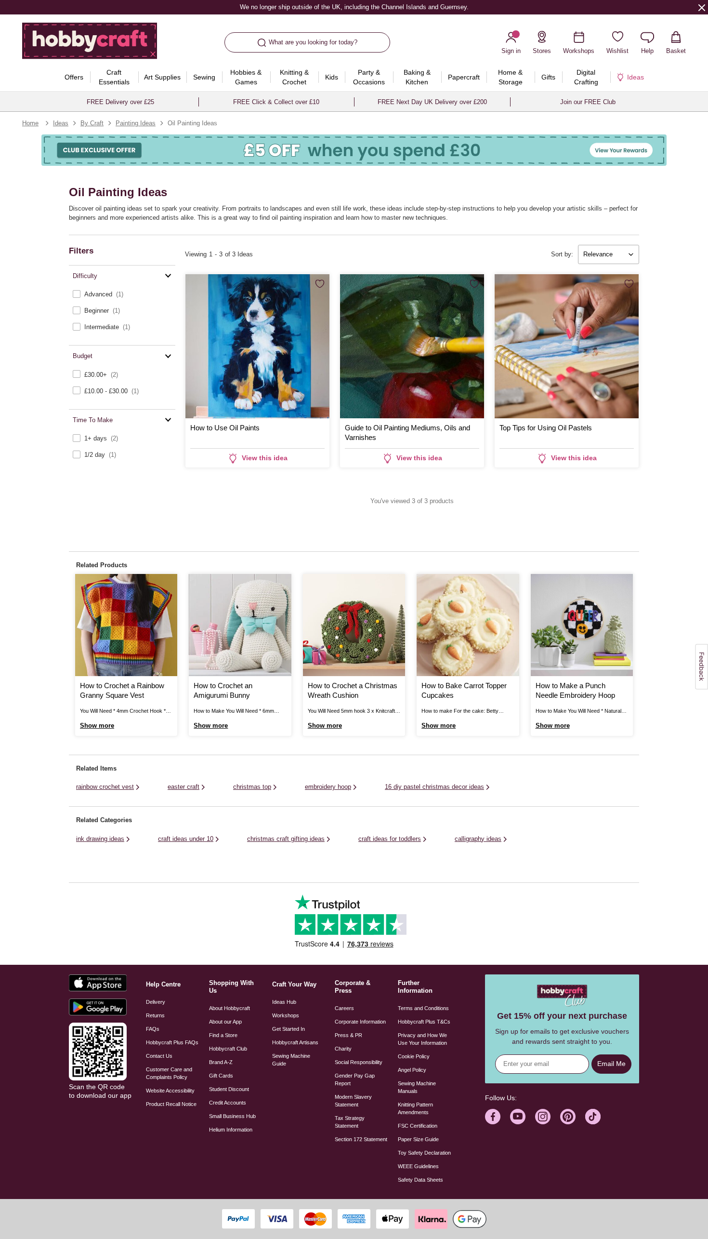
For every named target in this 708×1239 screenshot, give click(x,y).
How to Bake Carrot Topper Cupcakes (464, 690)
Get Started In (288, 1029)
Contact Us (159, 1056)
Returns (155, 1015)
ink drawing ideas (100, 838)
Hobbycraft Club (228, 1049)
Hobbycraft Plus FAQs (172, 1042)
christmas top (252, 786)
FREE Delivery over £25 (120, 102)
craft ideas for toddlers (389, 838)
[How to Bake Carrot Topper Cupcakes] (468, 625)
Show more (97, 725)
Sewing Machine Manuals (417, 1087)
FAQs (152, 1029)
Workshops (285, 1015)
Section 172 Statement (361, 1139)
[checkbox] (122, 294)
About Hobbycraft (229, 1008)
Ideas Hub (284, 1002)
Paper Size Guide (418, 1139)
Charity (343, 1049)
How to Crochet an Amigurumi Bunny (223, 690)
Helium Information (230, 1129)
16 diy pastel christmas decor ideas (434, 786)
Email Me (611, 1063)
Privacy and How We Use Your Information (422, 1039)
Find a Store (223, 1035)
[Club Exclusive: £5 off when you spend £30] (354, 150)
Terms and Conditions (423, 1008)
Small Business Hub (232, 1116)
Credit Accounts (227, 1103)
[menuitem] (74, 77)
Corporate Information (360, 1022)
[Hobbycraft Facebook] (492, 1116)
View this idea (265, 458)
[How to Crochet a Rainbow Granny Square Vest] (126, 625)
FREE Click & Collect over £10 (276, 102)
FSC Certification (417, 1126)
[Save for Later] (320, 284)
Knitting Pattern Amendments (415, 1108)
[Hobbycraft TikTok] (593, 1116)
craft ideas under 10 (185, 838)
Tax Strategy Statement (350, 1122)
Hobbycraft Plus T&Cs (424, 1022)
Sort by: (562, 254)
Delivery (155, 1002)
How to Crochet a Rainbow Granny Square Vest (122, 690)
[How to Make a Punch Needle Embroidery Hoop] (582, 625)
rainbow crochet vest (105, 786)
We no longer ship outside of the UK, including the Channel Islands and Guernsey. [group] (353, 7)
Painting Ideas (136, 123)
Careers (344, 1008)
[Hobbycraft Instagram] (543, 1116)
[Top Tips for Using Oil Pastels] (567, 346)
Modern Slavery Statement (353, 1100)
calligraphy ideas (478, 838)
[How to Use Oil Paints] (257, 346)
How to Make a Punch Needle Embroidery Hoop (575, 690)
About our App (225, 1022)
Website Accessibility (170, 1090)
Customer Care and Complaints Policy (169, 1073)
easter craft (183, 786)
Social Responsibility (358, 1062)
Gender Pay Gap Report (355, 1079)
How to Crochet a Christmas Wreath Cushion (352, 690)
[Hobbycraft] (89, 44)
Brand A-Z (221, 1062)
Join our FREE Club (588, 102)
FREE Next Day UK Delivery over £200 (432, 102)
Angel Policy (412, 1070)
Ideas (60, 123)
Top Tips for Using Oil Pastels (545, 428)
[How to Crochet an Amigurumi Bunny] (240, 625)
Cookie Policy (414, 1056)
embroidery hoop (328, 786)
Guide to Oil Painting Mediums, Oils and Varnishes (407, 432)
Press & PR (348, 1035)
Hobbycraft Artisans (295, 1042)
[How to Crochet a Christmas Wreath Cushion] (354, 625)
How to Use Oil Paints (225, 428)
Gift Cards (221, 1076)
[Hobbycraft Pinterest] (568, 1116)
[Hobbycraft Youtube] (517, 1116)
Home (30, 123)
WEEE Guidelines (418, 1166)
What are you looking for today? (313, 42)
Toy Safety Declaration (424, 1153)
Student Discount (229, 1089)
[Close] (702, 7)
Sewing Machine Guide (291, 1059)
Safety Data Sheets (420, 1180)
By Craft (92, 123)
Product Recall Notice (171, 1104)
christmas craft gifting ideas (286, 838)
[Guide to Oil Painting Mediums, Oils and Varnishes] (412, 346)
